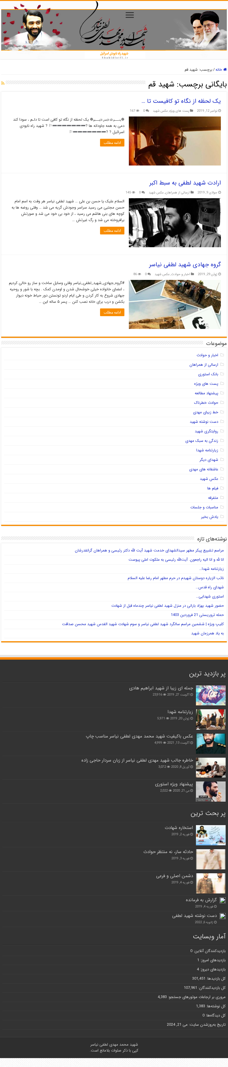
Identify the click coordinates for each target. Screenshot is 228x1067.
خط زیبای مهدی (205, 412)
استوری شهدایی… (210, 596)
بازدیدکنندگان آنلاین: (209, 951)
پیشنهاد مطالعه (206, 393)
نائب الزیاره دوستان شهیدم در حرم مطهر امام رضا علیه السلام (176, 578)
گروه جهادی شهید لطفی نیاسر (185, 264)
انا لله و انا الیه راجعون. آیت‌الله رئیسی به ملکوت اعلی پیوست (176, 560)
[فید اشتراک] (2, 83)
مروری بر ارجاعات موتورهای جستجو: (196, 997)
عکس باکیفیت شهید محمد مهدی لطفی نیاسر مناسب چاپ (139, 736)
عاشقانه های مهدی (203, 469)
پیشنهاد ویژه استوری (174, 784)
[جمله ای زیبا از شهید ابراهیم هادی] (211, 695)
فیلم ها (212, 488)
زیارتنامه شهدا (207, 450)
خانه (219, 70)
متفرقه (213, 498)
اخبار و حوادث (180, 274)
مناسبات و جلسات (204, 507)
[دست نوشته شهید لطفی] (223, 916)
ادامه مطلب (112, 143)
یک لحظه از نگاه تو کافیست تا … (181, 101)
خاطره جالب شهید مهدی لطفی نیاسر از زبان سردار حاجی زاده (137, 760)
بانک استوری (208, 374)
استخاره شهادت (179, 827)
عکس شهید (160, 111)
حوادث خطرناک (206, 403)
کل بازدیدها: (215, 978)
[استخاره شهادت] (211, 835)
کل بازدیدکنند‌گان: (211, 988)
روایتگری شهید (206, 431)
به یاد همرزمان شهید (207, 633)
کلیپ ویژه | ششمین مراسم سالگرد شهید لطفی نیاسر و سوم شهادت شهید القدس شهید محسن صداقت (143, 624)
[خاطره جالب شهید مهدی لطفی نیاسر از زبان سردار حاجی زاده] (211, 768)
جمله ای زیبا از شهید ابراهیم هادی (161, 688)
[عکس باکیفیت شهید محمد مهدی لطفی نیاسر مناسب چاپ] (211, 744)
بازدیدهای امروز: (212, 960)
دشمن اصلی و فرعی (174, 876)
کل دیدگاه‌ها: (215, 1015)
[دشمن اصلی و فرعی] (211, 883)
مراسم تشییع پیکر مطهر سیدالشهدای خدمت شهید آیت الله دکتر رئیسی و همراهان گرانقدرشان (149, 550)
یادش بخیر (209, 517)
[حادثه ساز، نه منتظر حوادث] (211, 859)
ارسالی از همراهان (177, 192)
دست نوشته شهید (204, 422)
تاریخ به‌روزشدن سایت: (207, 1025)
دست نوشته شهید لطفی (194, 915)
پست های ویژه (179, 111)
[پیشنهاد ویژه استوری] (211, 791)
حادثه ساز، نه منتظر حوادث (168, 851)
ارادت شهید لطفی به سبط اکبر (185, 182)
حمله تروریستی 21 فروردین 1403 (197, 615)
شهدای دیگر (209, 460)
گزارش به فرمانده (201, 900)
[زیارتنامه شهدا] (211, 719)
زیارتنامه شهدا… (211, 569)
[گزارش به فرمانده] (223, 900)
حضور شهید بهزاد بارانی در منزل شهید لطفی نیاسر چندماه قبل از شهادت (167, 606)
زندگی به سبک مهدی (201, 441)
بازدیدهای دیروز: (212, 969)
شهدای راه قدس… (210, 587)
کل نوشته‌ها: (215, 1006)
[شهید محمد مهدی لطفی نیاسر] (114, 30)
